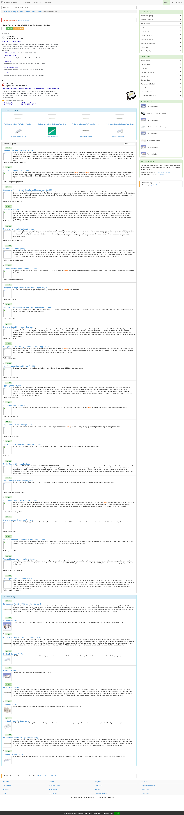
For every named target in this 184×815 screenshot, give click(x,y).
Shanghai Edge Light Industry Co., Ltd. (18, 327)
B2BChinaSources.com (11, 776)
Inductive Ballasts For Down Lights (157, 127)
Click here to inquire (164, 172)
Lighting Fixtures (37, 12)
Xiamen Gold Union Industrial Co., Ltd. (17, 405)
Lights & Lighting (25, 12)
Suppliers (26, 2)
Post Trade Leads (54, 786)
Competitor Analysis (101, 793)
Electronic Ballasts (23, 20)
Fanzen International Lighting (14, 248)
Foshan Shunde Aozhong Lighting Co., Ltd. (19, 559)
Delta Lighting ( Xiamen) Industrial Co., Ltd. (19, 578)
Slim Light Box (145, 80)
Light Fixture (145, 76)
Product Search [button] (130, 144)
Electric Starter (145, 60)
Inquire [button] (10, 28)
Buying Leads (53, 793)
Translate (156, 185)
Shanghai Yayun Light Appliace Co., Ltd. (18, 229)
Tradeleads (36, 2)
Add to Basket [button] (19, 28)
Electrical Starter (146, 64)
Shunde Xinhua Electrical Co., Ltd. (16, 170)
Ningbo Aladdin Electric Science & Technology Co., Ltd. (24, 539)
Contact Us (144, 782)
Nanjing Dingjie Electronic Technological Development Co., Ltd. (27, 307)
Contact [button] (9, 148)
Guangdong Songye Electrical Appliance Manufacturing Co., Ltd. (27, 190)
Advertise (6, 789)
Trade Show (98, 786)
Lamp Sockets (145, 88)
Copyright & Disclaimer (148, 786)
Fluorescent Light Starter (148, 84)
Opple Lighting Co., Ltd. (12, 385)
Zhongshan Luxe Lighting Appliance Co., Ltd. (20, 500)
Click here (163, 174)
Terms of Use (145, 789)
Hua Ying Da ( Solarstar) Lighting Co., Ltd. (19, 366)
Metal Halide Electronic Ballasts (156, 113)
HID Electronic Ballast (153, 140)
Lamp (142, 27)
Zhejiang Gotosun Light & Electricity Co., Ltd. (20, 268)
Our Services (7, 786)
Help (4, 793)
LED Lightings (145, 31)
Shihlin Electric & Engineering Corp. (16, 464)
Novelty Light (145, 47)
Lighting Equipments (147, 39)
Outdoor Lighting (146, 51)
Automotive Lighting (147, 16)
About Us (6, 782)
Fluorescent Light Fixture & (149, 96)
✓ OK (117, 813)
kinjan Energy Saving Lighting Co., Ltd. (18, 424)
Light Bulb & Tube (146, 35)
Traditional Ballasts (152, 106)
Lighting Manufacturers (148, 43)
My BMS (51, 782)
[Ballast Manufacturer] (7, 156)
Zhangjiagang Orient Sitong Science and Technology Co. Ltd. (26, 346)
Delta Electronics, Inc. (11, 209)
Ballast (9, 110)
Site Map (97, 789)
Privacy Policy (145, 793)
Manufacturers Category (10, 12)
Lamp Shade (145, 68)
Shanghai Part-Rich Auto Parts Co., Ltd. (18, 150)
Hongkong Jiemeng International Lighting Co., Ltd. (22, 444)
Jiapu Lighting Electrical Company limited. (19, 480)
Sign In (179, 2)
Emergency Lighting (147, 20)
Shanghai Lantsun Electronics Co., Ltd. (18, 520)
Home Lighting (145, 23)
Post (167, 2)
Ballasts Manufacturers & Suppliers (47, 776)
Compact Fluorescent (147, 72)
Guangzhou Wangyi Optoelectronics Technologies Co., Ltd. (25, 287)
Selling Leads (53, 789)
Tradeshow (46, 2)
